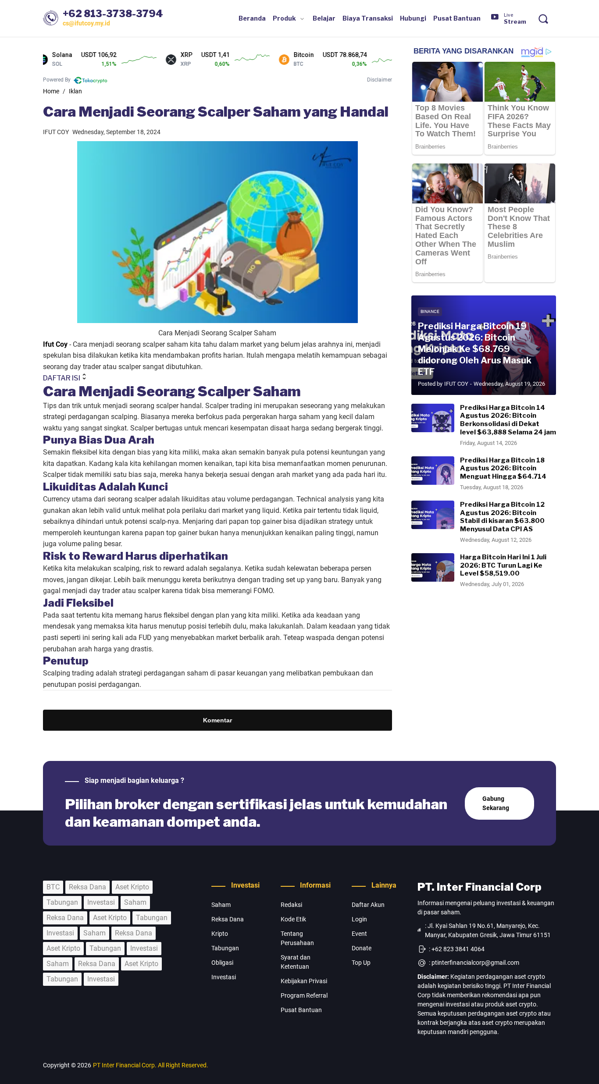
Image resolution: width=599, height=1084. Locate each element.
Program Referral (304, 995)
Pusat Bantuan (457, 18)
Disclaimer (379, 80)
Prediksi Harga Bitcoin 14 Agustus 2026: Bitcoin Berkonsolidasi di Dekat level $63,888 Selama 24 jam (508, 420)
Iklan (75, 91)
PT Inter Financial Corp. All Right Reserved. (150, 1065)
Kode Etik (293, 919)
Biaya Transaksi (367, 18)
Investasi (101, 902)
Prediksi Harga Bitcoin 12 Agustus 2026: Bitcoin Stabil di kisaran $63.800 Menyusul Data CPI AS (502, 517)
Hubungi (413, 18)
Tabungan (62, 902)
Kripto (219, 933)
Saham (135, 902)
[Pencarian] (543, 18)
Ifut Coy (55, 344)
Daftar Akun (368, 904)
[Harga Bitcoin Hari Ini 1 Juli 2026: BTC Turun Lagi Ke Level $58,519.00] (432, 567)
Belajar (324, 18)
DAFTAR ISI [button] (61, 378)
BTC (53, 887)
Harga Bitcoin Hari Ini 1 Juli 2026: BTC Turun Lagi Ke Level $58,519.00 (503, 565)
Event (359, 933)
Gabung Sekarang (495, 803)
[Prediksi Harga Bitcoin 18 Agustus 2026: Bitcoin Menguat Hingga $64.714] (432, 470)
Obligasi (222, 962)
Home (51, 91)
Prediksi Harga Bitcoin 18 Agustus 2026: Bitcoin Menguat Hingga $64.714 (503, 468)
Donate (361, 948)
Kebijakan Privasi (304, 980)
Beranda (252, 18)
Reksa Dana (87, 887)
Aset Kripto (132, 887)
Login (359, 919)
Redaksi (291, 904)
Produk (284, 18)
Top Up (361, 962)
